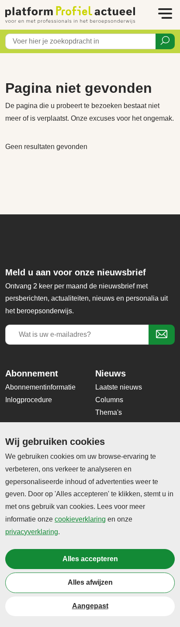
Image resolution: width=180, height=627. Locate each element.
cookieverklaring (80, 519)
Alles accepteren (90, 559)
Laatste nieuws (118, 387)
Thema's (108, 412)
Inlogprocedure (28, 399)
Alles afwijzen (90, 582)
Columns (109, 399)
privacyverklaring (31, 531)
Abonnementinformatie (40, 387)
